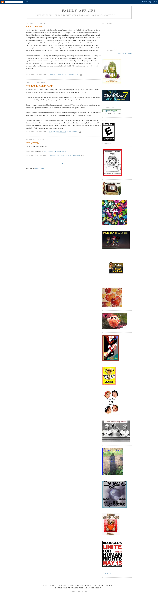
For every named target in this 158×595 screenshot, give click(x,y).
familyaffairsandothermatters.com (55, 152)
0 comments (73, 74)
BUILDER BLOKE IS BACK (39, 86)
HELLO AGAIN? (34, 26)
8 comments (72, 131)
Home (64, 164)
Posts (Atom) (39, 168)
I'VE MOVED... (33, 143)
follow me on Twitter (125, 53)
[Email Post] (81, 74)
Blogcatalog (106, 573)
